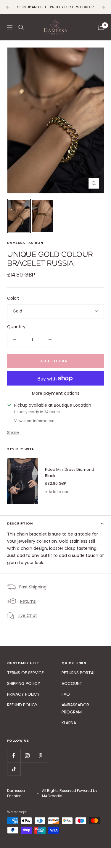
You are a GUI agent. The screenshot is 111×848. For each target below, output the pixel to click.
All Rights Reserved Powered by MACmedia (69, 793)
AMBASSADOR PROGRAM (75, 708)
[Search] (21, 27)
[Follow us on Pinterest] (40, 755)
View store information (34, 420)
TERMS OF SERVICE (25, 673)
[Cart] (101, 27)
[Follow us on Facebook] (13, 755)
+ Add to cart (57, 492)
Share (13, 432)
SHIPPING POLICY (23, 683)
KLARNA (69, 723)
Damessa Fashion (25, 242)
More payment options (55, 393)
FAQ (66, 694)
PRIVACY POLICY (23, 694)
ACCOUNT (72, 683)
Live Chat (27, 615)
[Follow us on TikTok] (13, 769)
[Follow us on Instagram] (27, 755)
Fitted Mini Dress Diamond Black (69, 473)
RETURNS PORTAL (78, 673)
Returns (28, 601)
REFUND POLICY (22, 705)
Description (20, 523)
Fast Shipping (32, 587)
